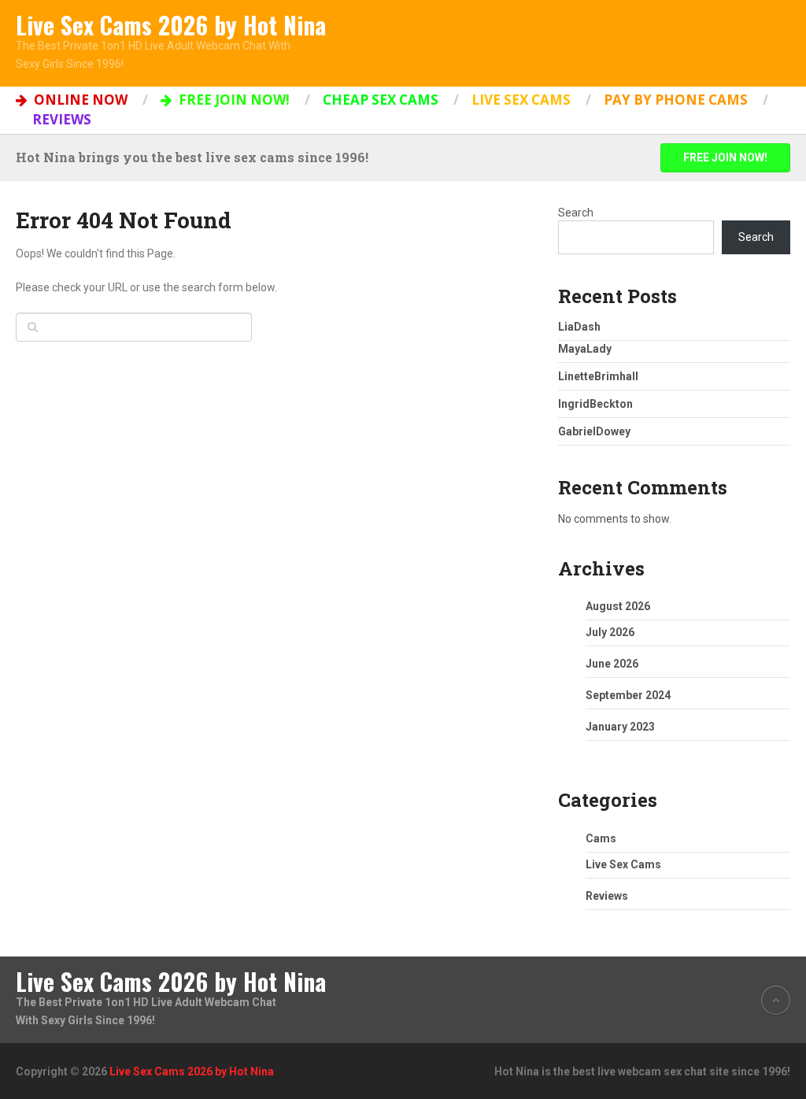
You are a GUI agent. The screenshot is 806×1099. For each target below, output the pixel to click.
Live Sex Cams (521, 100)
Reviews (61, 119)
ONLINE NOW (79, 100)
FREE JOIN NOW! (233, 100)
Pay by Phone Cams (676, 100)
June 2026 (612, 663)
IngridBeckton (595, 404)
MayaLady (585, 348)
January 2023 (620, 726)
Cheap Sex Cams (380, 100)
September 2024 (628, 695)
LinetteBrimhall (598, 376)
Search (575, 212)
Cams (601, 838)
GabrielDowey (594, 431)
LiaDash (579, 326)
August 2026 (618, 606)
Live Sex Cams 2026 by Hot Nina (171, 25)
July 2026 (610, 632)
